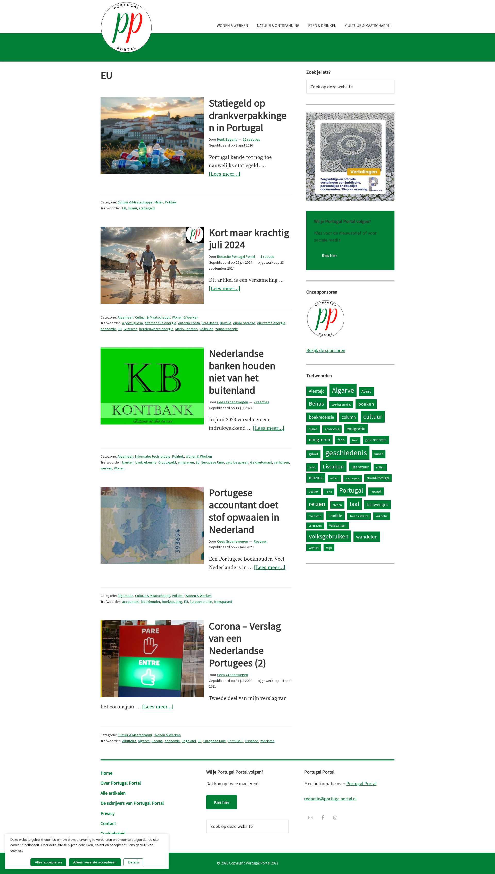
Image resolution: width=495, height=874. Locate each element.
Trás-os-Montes (359, 516)
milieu (132, 208)
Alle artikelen (113, 793)
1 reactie (267, 256)
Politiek (171, 202)
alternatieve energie (160, 323)
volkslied (206, 329)
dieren (313, 429)
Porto (329, 491)
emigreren (186, 462)
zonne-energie (226, 329)
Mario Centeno (186, 329)
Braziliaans (210, 323)
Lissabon (252, 741)
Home (106, 773)
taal (354, 504)
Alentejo (317, 391)
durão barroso (244, 323)
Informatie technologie (152, 456)
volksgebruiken (329, 536)
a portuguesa (132, 323)
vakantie (381, 516)
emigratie (355, 429)
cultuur (372, 417)
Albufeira (129, 741)
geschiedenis (346, 452)
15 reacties (251, 139)
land (312, 467)
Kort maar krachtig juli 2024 (249, 238)
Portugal (351, 490)
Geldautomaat (261, 462)
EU (124, 208)
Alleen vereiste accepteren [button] (95, 862)
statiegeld (147, 208)
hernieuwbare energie (156, 329)
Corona (157, 741)
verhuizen (281, 462)
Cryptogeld (167, 462)
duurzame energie (271, 323)
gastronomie (375, 439)
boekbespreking (341, 404)
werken (106, 468)
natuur (334, 478)
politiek (313, 491)
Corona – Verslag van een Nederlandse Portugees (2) (245, 644)
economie (108, 329)
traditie (335, 515)
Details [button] (133, 862)
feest (355, 440)
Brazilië (225, 323)
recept (376, 491)
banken (128, 462)
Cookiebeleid (113, 833)
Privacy (107, 813)
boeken (366, 404)
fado (341, 440)
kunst (378, 454)
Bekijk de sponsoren (325, 350)
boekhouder (150, 601)
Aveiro (366, 391)
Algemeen (125, 317)
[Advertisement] (350, 608)
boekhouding (172, 601)
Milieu (158, 202)
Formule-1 (235, 741)
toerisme (267, 741)
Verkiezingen (337, 525)
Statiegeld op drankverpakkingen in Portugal (247, 115)
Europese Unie (212, 462)
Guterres (130, 329)
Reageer (260, 541)
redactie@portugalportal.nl (330, 799)
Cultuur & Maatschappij (135, 202)
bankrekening (145, 462)
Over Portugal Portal (121, 783)
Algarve (144, 741)
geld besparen (237, 462)
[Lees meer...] (224, 175)
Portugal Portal (361, 783)
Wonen (119, 468)
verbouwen (315, 525)
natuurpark (352, 478)
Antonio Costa (189, 323)
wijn (329, 547)
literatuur (360, 466)
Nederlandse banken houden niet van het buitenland (242, 372)
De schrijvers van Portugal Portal (132, 803)
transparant (223, 601)
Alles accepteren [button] (48, 862)
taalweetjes (377, 504)
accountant (130, 601)
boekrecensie (321, 417)
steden (337, 505)
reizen (317, 504)
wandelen (366, 536)
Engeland (189, 741)
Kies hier (329, 255)
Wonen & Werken (185, 317)
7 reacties (261, 402)
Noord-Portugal (378, 478)
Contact (108, 823)
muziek (316, 478)
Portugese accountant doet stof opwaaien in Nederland (244, 511)
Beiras (316, 403)
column (349, 417)
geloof (313, 454)
